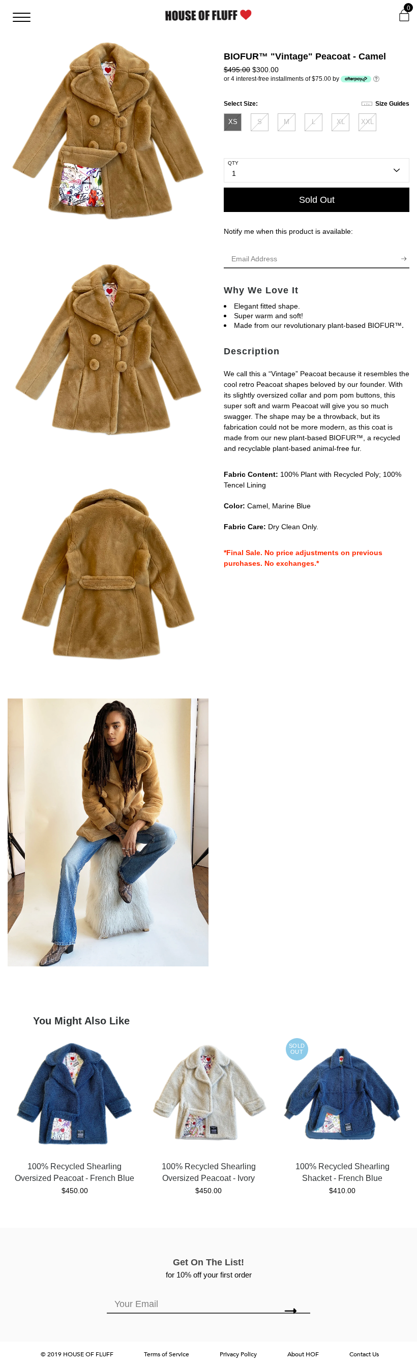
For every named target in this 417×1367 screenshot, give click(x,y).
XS (232, 122)
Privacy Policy (238, 1354)
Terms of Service (166, 1354)
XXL (367, 122)
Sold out (317, 200)
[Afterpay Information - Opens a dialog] (376, 79)
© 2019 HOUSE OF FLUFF (77, 1354)
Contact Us (364, 1354)
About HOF (303, 1354)
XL (341, 122)
